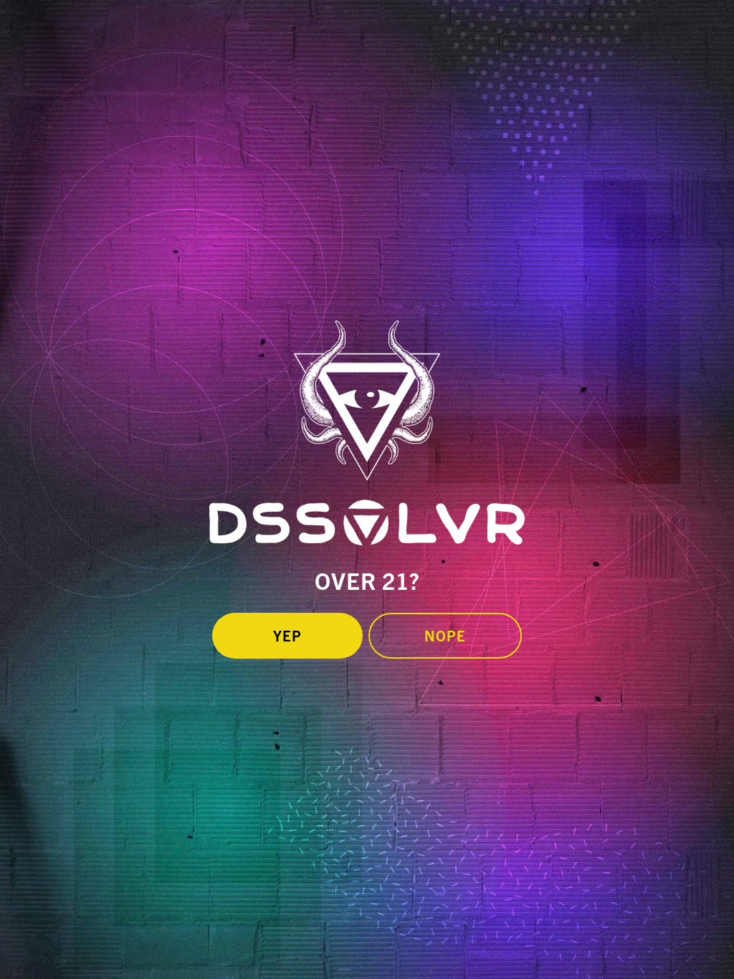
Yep (287, 635)
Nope (445, 635)
